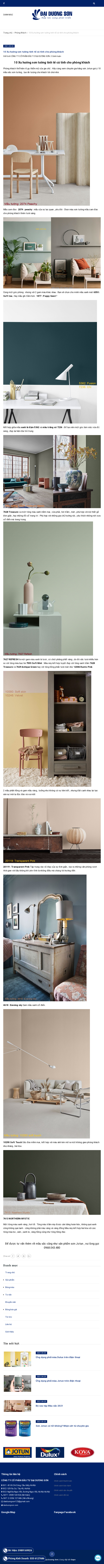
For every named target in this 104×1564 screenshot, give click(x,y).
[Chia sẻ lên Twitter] (18, 1256)
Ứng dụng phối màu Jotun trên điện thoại (58, 1380)
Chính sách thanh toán (63, 1481)
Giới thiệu (9, 1332)
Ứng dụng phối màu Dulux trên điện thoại (58, 1357)
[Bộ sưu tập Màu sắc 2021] (17, 1406)
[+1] (29, 1256)
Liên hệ (8, 1324)
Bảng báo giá (11, 1309)
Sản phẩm (9, 1280)
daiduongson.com (10, 1505)
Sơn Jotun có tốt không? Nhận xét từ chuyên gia (62, 1426)
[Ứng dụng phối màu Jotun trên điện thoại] (17, 1383)
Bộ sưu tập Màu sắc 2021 (49, 1405)
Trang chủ (10, 1272)
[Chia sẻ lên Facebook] (13, 1256)
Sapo (73, 1560)
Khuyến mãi (10, 1302)
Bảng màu (9, 1287)
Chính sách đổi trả (61, 1495)
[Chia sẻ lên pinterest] (24, 1256)
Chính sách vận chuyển (63, 1490)
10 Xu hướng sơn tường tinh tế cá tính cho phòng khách (33, 51)
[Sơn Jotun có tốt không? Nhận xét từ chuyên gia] (17, 1428)
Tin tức (8, 1317)
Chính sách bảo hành (62, 1486)
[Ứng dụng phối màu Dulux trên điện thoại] (17, 1359)
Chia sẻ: (6, 1256)
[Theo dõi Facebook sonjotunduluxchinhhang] (52, 1554)
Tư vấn (8, 1295)
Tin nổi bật (11, 1343)
